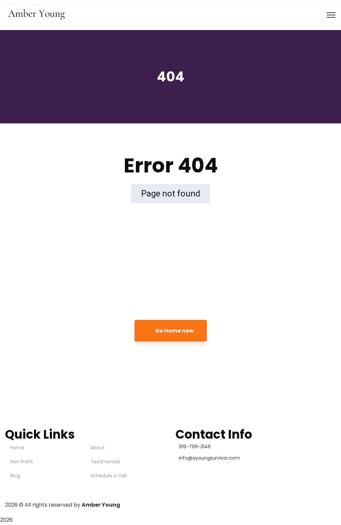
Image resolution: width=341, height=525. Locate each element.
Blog (15, 475)
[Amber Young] (37, 20)
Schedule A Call (109, 475)
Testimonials (105, 461)
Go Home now (174, 331)
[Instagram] (183, 470)
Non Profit (21, 461)
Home (17, 447)
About (98, 447)
